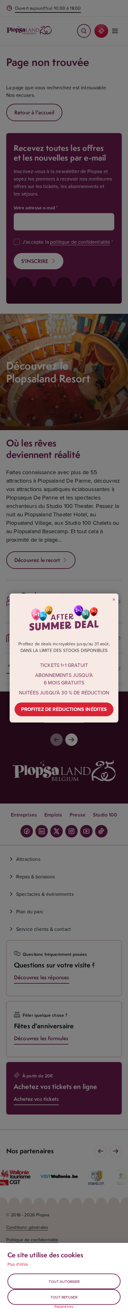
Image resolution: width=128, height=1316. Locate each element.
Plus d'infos (17, 1264)
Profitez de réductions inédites (64, 709)
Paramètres (64, 1307)
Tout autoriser (64, 1281)
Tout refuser (64, 1297)
